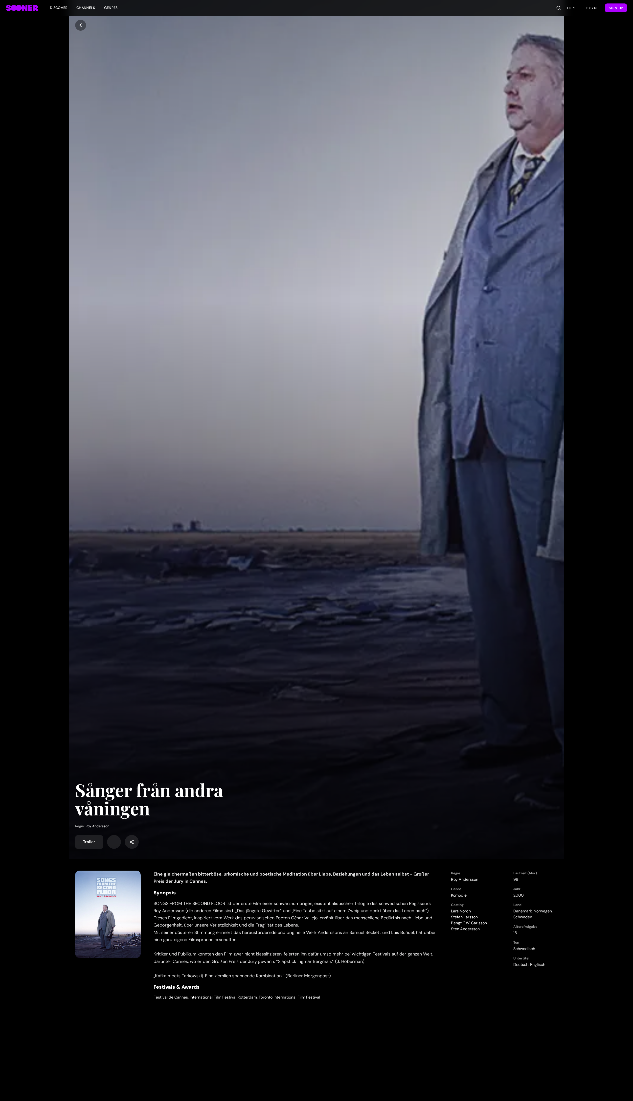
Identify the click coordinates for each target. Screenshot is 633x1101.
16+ (516, 932)
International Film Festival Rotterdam (223, 997)
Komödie (459, 895)
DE (569, 8)
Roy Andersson (97, 826)
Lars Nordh (461, 911)
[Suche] (558, 7)
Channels (85, 7)
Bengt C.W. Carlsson (469, 923)
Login (591, 8)
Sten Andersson (465, 928)
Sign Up (616, 8)
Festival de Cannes (171, 997)
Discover (59, 7)
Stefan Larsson (464, 917)
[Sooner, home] (22, 8)
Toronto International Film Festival (289, 997)
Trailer (89, 841)
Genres (111, 7)
